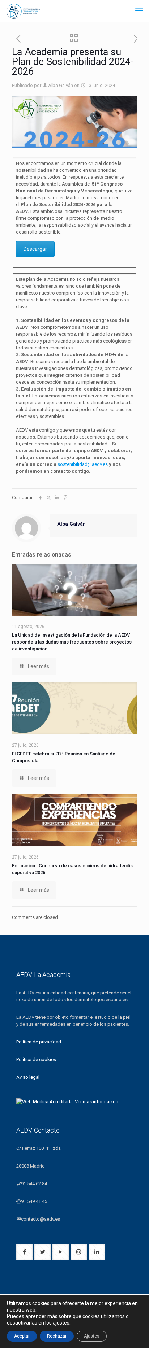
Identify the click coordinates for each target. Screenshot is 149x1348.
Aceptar (22, 1336)
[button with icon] (24, 1252)
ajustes (61, 1323)
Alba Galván (60, 85)
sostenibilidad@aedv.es (83, 464)
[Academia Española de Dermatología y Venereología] (23, 11)
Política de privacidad (38, 1041)
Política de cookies (36, 1059)
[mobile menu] (139, 11)
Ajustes (91, 1336)
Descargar (35, 249)
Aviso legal (27, 1077)
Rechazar (57, 1336)
